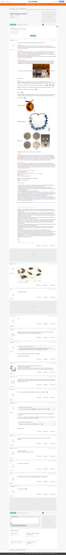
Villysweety (23, 282)
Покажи (33, 35)
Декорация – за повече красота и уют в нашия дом (33, 534)
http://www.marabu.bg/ (24, 180)
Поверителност (41, 553)
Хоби (16, 549)
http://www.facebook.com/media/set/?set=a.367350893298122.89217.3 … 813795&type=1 (32, 477)
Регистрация (55, 1)
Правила (33, 553)
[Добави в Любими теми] (23, 25)
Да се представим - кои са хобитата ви (32, 542)
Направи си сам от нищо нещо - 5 (17, 541)
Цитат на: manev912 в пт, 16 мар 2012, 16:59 (26, 346)
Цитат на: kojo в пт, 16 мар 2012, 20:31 (25, 422)
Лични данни (37, 553)
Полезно (46, 245)
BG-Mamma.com (15, 553)
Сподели (39, 245)
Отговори (13, 24)
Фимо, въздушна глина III (18, 14)
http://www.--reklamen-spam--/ (25, 179)
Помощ (45, 553)
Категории (13, 549)
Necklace (19, 282)
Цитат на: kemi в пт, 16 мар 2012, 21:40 (26, 407)
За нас (26, 553)
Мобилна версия (52, 553)
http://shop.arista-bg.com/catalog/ (32, 173)
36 (49, 24)
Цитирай (53, 245)
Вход (62, 1)
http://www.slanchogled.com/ (29, 172)
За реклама (29, 553)
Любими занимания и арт (17, 535)
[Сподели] (25, 25)
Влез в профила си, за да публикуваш (19, 525)
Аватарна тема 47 (14, 533)
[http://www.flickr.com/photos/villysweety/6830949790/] (30, 273)
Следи (20, 24)
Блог (56, 553)
